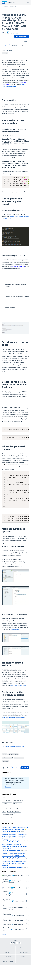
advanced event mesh (8, 806)
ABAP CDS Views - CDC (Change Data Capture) (13, 800)
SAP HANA (5, 53)
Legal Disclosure (23, 952)
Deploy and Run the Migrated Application (13, 717)
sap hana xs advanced (8, 757)
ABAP (4, 797)
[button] (3, 45)
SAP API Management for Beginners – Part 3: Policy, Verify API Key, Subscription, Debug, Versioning (14, 863)
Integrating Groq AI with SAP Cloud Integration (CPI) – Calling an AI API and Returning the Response (14, 837)
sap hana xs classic (19, 757)
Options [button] (15, 39)
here (20, 566)
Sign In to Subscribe (21, 36)
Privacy (8, 948)
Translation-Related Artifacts (18, 685)
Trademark (8, 956)
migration (5, 754)
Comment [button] (25, 767)
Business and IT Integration (13, 811)
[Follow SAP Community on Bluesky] (14, 943)
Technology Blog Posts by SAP (9, 6)
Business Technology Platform (9, 817)
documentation (15, 629)
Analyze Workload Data (8, 808)
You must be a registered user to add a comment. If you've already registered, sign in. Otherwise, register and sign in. (14, 781)
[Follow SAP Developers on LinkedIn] (19, 943)
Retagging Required (13, 754)
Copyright (7, 952)
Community (11, 2)
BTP (3, 811)
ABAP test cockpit (6, 803)
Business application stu (8, 814)
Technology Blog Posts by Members (13, 841)
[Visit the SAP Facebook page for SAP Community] (11, 943)
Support (23, 956)
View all (4, 934)
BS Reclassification (20, 808)
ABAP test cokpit (16, 803)
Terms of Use (23, 948)
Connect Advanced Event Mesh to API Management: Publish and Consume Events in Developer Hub (14, 846)
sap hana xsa (5, 761)
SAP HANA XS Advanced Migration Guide (13, 746)
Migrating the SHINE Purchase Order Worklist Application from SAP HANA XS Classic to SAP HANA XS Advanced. (14, 21)
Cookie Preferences (8, 961)
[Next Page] (17, 819)
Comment (8, 787)
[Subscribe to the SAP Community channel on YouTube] (17, 943)
